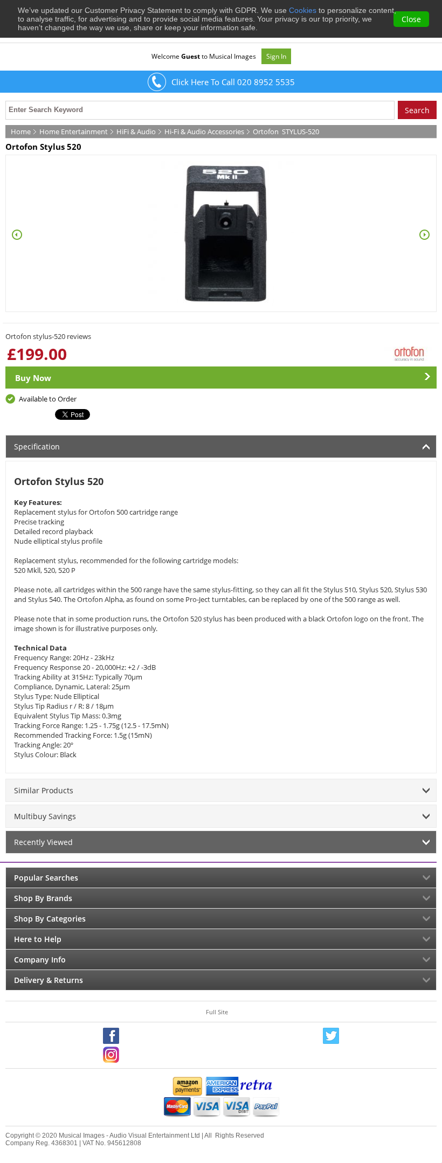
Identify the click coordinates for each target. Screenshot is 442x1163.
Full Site (217, 1012)
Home (21, 131)
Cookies (302, 10)
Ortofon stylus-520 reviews (48, 336)
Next (425, 235)
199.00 (41, 354)
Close (411, 19)
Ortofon (266, 131)
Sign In (276, 56)
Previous (17, 235)
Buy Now (33, 377)
